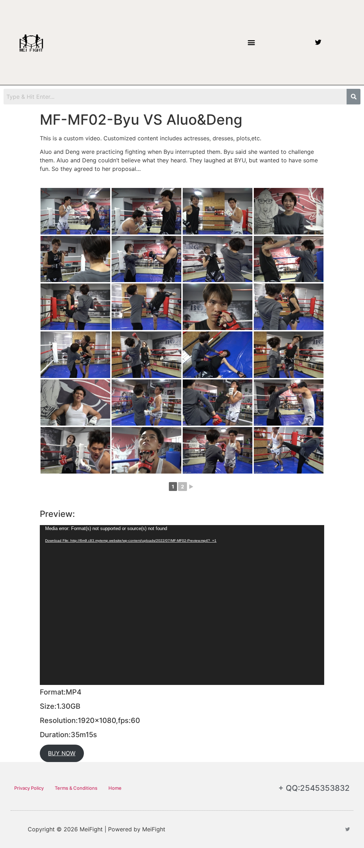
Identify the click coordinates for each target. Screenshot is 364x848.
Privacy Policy (29, 788)
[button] (251, 42)
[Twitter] (318, 42)
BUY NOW (61, 753)
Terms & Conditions (76, 788)
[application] (182, 605)
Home (115, 788)
